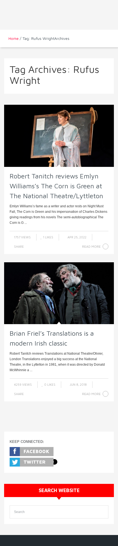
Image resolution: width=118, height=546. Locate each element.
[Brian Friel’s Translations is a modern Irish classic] (59, 293)
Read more (91, 246)
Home (14, 38)
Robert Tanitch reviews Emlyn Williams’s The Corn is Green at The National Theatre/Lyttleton (56, 186)
